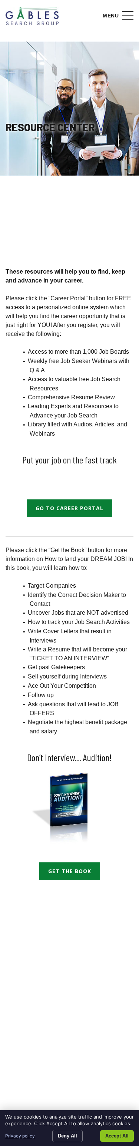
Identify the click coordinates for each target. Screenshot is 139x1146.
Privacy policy (20, 1136)
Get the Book (69, 871)
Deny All (67, 1136)
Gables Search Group (32, 16)
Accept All (117, 1136)
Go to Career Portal (69, 508)
